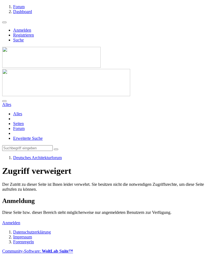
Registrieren (23, 35)
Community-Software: (37, 251)
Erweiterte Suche (28, 138)
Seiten (18, 123)
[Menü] (4, 22)
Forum (19, 128)
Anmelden (22, 30)
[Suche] (4, 101)
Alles (17, 113)
